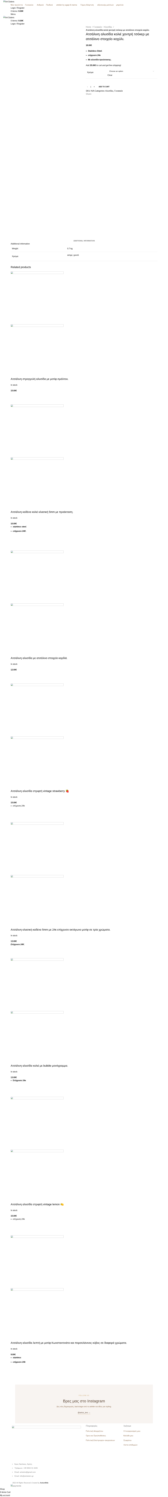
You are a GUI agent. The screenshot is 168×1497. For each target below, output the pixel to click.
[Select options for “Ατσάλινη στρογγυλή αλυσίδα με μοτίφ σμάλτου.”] (14, 395)
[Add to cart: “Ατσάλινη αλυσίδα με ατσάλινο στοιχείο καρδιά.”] (14, 674)
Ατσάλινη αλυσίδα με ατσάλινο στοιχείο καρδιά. (39, 658)
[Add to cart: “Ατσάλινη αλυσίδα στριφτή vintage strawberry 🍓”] (14, 813)
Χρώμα (90, 72)
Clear (109, 75)
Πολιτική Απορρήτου (94, 1431)
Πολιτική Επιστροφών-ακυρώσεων (100, 1440)
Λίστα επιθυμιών (130, 1445)
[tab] (84, 241)
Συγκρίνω (127, 1440)
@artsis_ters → (84, 1412)
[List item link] (46, 1471)
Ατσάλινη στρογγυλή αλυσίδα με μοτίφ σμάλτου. (40, 378)
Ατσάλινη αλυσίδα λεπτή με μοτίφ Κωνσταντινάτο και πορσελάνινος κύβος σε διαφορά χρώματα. (69, 1342)
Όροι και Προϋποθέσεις (96, 1436)
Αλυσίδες (108, 27)
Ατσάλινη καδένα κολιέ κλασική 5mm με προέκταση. (42, 511)
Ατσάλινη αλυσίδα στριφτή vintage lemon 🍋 (37, 1204)
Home (89, 27)
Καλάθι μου (128, 1436)
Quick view (14, 401)
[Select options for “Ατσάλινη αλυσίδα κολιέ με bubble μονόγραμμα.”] (14, 1088)
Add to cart (104, 87)
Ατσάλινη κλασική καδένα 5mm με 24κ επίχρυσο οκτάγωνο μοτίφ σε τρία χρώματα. (60, 929)
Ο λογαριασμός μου (131, 1431)
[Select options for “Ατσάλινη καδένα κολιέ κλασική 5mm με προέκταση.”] (14, 541)
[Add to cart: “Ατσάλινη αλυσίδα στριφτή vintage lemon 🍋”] (14, 1226)
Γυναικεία (97, 27)
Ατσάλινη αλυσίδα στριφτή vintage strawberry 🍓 (40, 791)
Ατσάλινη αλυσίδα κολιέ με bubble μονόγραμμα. (39, 1065)
